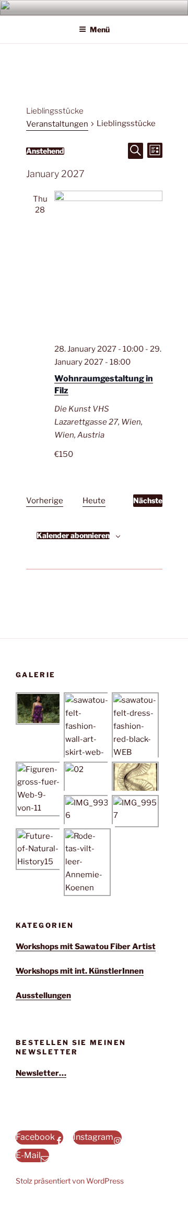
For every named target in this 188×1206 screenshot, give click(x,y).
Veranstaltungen (57, 124)
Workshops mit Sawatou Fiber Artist (86, 946)
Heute (94, 500)
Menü (100, 29)
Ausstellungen (43, 995)
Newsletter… (41, 1073)
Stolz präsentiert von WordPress (70, 1180)
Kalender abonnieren (73, 535)
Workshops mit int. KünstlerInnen (80, 971)
